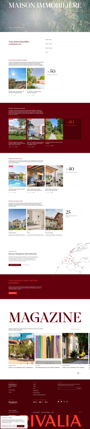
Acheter (18, 34)
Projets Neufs (54, 34)
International (59, 34)
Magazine (63, 34)
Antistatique (14, 410)
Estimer (28, 34)
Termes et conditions (36, 412)
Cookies (52, 412)
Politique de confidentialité (45, 412)
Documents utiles (36, 392)
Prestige (32, 34)
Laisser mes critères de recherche (39, 394)
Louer (21, 34)
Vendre (25, 34)
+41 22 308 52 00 (12, 389)
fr (78, 34)
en (80, 34)
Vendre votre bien (48, 43)
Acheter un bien (48, 39)
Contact (73, 34)
